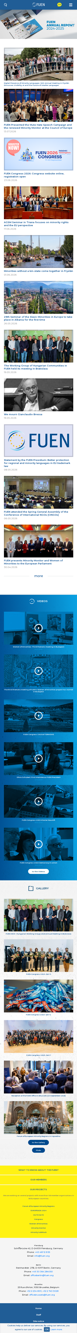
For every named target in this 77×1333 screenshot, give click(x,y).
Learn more (56, 1329)
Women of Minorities (38, 1224)
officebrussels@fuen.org (42, 1295)
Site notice (38, 1321)
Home (38, 1308)
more (38, 576)
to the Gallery (38, 1142)
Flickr (38, 1150)
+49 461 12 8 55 (42, 1252)
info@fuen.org (42, 1256)
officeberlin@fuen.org (42, 1275)
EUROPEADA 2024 (38, 1210)
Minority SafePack (39, 1232)
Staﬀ (38, 1315)
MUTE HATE (38, 1215)
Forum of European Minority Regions (39, 1206)
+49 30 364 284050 (42, 1271)
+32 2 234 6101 (34, 1291)
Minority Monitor (38, 1228)
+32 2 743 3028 (50, 1291)
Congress (38, 1219)
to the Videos (38, 871)
